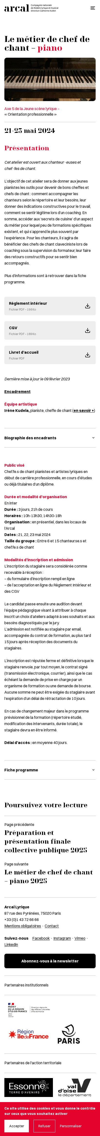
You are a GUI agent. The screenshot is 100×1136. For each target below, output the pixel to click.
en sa (79, 410)
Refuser (44, 1126)
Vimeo (80, 938)
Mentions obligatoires (22, 925)
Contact (52, 925)
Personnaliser (71, 1126)
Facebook (41, 938)
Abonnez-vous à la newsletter (50, 961)
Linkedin (11, 944)
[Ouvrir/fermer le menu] (93, 8)
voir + (89, 410)
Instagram (62, 938)
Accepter (16, 1126)
